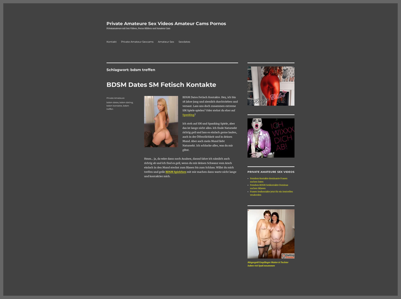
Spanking (188, 114)
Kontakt (112, 41)
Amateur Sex (166, 41)
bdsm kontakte (114, 105)
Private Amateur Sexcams (137, 41)
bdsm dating (126, 102)
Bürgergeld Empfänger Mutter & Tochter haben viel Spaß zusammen (267, 264)
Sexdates (184, 41)
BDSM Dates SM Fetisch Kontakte (161, 84)
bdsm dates (113, 102)
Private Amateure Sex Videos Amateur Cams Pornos (166, 23)
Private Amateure (116, 98)
